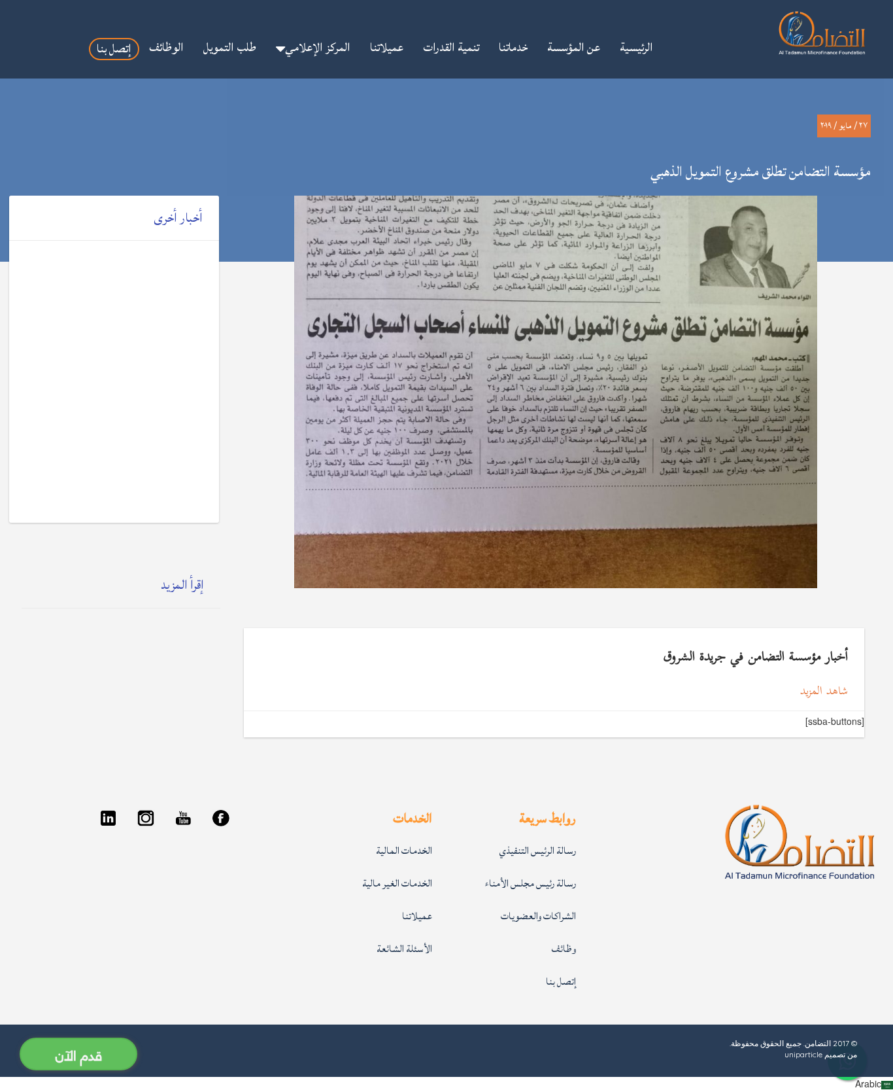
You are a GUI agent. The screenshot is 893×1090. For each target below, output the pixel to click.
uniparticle (803, 1054)
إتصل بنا (561, 982)
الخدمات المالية (404, 851)
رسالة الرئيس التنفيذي (537, 851)
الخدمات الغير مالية (397, 883)
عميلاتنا (417, 916)
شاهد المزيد (824, 692)
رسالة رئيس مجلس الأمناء (530, 883)
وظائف (563, 949)
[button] (313, 48)
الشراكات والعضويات (538, 916)
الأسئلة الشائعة (404, 949)
